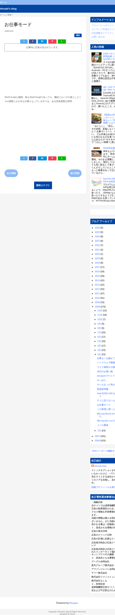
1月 (99, 430)
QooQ (72, 614)
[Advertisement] (43, 73)
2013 (97, 285)
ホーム (3, 2)
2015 (97, 276)
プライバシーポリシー (102, 25)
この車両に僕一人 (106, 409)
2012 (97, 289)
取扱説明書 (102, 389)
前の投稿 (74, 173)
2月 (99, 354)
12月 (100, 310)
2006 (97, 440)
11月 (100, 315)
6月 (99, 337)
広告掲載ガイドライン (102, 33)
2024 (97, 236)
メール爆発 (102, 425)
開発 (78, 35)
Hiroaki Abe (100, 466)
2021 (97, 250)
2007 (97, 436)
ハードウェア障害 (106, 362)
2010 (97, 298)
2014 (97, 280)
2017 (97, 267)
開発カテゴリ (43, 185)
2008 (97, 307)
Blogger (73, 603)
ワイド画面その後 (106, 367)
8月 (99, 328)
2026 (97, 228)
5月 (99, 341)
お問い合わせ (98, 37)
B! (42, 41)
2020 (97, 254)
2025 (97, 232)
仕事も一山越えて (106, 358)
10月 (100, 319)
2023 (97, 241)
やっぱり (101, 380)
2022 (97, 245)
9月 (99, 324)
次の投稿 (11, 173)
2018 (97, 263)
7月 (99, 332)
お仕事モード (104, 405)
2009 (97, 302)
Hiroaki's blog (8, 8)
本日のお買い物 (105, 371)
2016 (97, 271)
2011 (97, 293)
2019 (97, 258)
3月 (99, 350)
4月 (99, 346)
